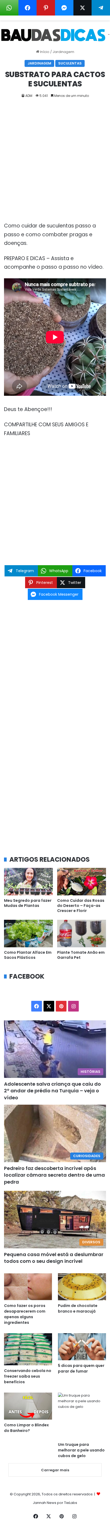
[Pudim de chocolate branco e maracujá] (82, 1286)
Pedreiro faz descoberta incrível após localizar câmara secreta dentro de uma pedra (54, 1175)
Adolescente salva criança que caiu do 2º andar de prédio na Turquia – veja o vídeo (52, 1091)
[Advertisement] (55, 164)
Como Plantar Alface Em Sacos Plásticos (28, 955)
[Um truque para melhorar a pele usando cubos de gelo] (82, 1416)
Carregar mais (55, 1470)
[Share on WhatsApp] (9, 8)
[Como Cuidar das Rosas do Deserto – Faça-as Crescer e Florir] (81, 881)
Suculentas (70, 63)
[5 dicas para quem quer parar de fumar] (82, 1346)
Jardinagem (63, 51)
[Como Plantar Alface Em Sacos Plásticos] (28, 933)
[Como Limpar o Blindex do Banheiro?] (28, 1406)
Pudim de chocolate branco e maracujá (77, 1308)
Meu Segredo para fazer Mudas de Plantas (28, 903)
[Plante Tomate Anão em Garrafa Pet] (81, 933)
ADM (28, 95)
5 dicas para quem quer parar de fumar (81, 1368)
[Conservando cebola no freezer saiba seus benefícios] (28, 1349)
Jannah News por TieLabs (55, 1502)
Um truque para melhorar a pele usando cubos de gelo (81, 1450)
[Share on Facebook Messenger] (64, 8)
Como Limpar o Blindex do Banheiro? (26, 1427)
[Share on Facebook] (27, 8)
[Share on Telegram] (101, 8)
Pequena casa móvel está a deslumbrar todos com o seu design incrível (53, 1257)
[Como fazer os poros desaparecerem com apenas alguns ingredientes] (28, 1286)
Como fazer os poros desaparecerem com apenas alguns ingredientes (24, 1314)
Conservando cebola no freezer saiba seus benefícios (27, 1376)
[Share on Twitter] (82, 8)
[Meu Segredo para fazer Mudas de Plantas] (28, 881)
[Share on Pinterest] (46, 8)
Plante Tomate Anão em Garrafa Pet (81, 955)
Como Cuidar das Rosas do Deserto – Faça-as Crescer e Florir (80, 905)
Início (44, 51)
